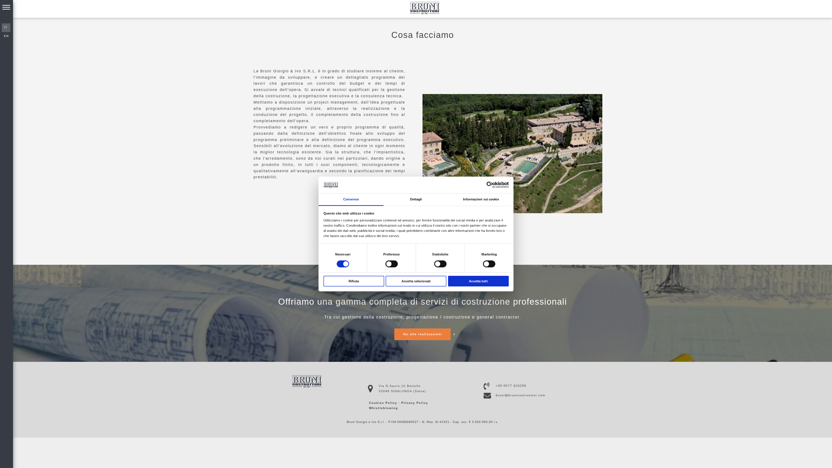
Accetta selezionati (416, 281)
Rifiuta (354, 281)
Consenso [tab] (351, 199)
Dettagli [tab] (416, 199)
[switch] (391, 263)
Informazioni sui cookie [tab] (481, 199)
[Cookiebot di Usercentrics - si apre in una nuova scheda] (490, 185)
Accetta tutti (478, 281)
